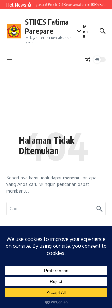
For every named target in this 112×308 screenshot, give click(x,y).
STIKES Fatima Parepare (47, 26)
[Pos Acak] (87, 59)
